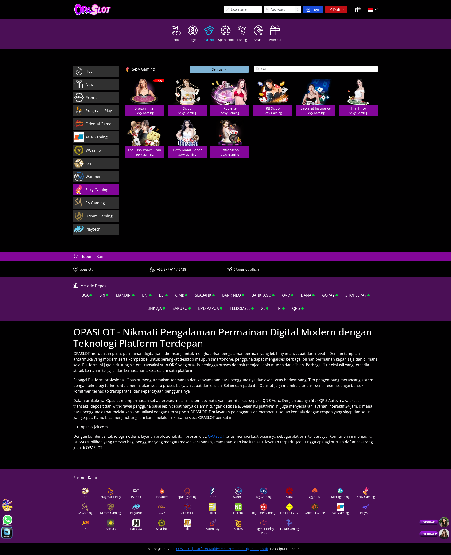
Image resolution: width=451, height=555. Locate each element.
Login (315, 9)
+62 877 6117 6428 (171, 269)
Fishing (242, 40)
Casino (209, 40)
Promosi (275, 40)
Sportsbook (226, 40)
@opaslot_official (247, 269)
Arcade (258, 40)
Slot (176, 40)
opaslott (86, 269)
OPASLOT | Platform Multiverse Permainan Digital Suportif (222, 549)
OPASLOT (216, 436)
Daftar (338, 9)
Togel (192, 40)
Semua (218, 69)
